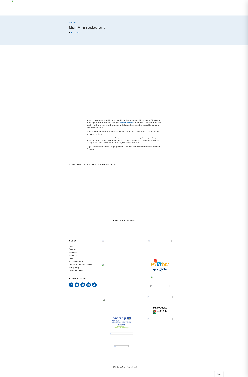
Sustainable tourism (76, 271)
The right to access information (80, 264)
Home (71, 246)
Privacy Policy (74, 268)
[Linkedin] (88, 284)
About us (72, 249)
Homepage (72, 22)
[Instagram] (71, 284)
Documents (73, 255)
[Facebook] (77, 284)
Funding (72, 258)
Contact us (73, 252)
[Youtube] (82, 284)
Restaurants (75, 32)
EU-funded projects (76, 261)
